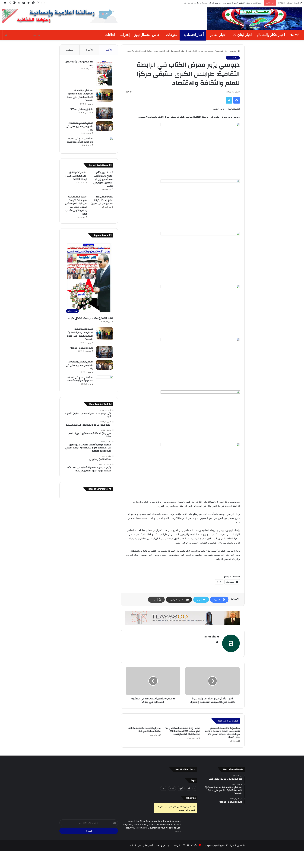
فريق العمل (160, 845)
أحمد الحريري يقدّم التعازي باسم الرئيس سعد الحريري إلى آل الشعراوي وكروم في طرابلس (103, 179)
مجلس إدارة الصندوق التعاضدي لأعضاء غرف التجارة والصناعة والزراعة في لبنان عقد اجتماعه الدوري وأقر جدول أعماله (222, 732)
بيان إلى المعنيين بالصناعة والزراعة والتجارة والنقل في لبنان (144, 729)
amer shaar (211, 636)
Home (294, 35)
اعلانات (110, 35)
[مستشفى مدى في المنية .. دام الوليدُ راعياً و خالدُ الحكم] (104, 143)
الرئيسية (234, 51)
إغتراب (125, 35)
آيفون (181, 788)
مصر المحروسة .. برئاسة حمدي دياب (79, 63)
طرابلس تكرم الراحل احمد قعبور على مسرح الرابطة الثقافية (76, 175)
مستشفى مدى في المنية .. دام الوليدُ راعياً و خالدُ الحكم (80, 140)
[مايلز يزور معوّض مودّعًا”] (104, 113)
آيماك (172, 788)
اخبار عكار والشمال (271, 35)
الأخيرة (89, 49)
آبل (188, 788)
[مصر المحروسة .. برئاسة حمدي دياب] (104, 73)
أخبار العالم (218, 35)
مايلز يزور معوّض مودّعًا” (81, 109)
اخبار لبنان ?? (242, 35)
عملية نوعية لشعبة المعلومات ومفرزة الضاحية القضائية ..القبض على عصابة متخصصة (80, 95)
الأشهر (108, 49)
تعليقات (69, 49)
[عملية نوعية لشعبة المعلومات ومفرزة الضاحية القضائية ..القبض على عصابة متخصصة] (104, 95)
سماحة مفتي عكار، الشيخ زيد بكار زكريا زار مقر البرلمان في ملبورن (102, 200)
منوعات (171, 35)
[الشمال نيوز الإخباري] (254, 19)
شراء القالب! (135, 845)
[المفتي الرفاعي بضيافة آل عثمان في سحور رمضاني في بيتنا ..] (104, 126)
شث (163, 788)
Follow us (191, 798)
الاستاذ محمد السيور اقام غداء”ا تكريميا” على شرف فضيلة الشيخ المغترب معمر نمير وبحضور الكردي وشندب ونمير (76, 205)
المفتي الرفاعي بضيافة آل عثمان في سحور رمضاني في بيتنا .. (79, 126)
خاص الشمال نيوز (147, 35)
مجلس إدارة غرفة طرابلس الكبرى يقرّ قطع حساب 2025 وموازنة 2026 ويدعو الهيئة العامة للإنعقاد (182, 731)
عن (168, 845)
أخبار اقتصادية (194, 35)
